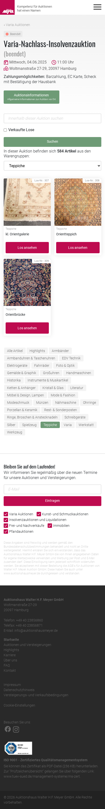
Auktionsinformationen (31, 97)
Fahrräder (41, 365)
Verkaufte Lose (21, 129)
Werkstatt (86, 425)
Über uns (10, 660)
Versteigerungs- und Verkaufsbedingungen (36, 695)
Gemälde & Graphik (21, 373)
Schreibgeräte (74, 417)
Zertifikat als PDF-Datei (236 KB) (51, 766)
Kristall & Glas (52, 388)
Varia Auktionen (21, 514)
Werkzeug (14, 432)
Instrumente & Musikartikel (48, 380)
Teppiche (50, 425)
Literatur (76, 388)
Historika (14, 380)
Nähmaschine (65, 402)
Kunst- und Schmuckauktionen (65, 514)
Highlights (37, 351)
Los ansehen (27, 248)
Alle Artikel (15, 351)
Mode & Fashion (63, 395)
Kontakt (10, 670)
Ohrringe (89, 402)
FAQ (7, 665)
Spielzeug (29, 425)
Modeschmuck (18, 402)
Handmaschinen (78, 373)
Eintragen (52, 501)
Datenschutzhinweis (19, 690)
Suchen (52, 141)
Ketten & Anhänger (21, 388)
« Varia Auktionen (17, 25)
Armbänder (60, 351)
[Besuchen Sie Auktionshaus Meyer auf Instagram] (16, 729)
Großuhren (51, 373)
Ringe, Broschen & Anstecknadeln (32, 417)
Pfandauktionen (21, 531)
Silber (11, 425)
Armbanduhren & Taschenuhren (31, 358)
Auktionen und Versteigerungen (27, 645)
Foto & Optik (65, 365)
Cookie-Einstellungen (19, 705)
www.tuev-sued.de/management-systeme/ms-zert (42, 776)
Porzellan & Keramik (22, 410)
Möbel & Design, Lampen (25, 395)
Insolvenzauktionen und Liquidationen (37, 520)
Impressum (12, 685)
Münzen (42, 402)
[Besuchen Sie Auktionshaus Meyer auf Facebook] (8, 729)
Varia (68, 425)
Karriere (10, 655)
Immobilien (61, 526)
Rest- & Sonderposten (60, 410)
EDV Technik (71, 358)
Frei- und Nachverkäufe (26, 526)
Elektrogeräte (17, 365)
